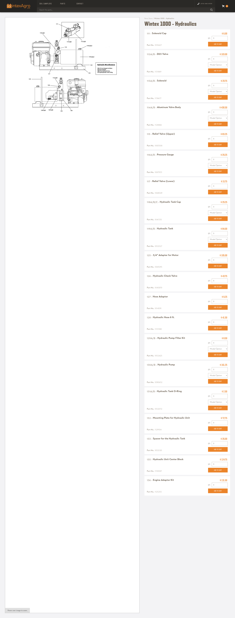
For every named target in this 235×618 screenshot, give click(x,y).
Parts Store (148, 18)
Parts (62, 4)
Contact (79, 4)
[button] (45, 3)
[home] (18, 6)
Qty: (209, 38)
